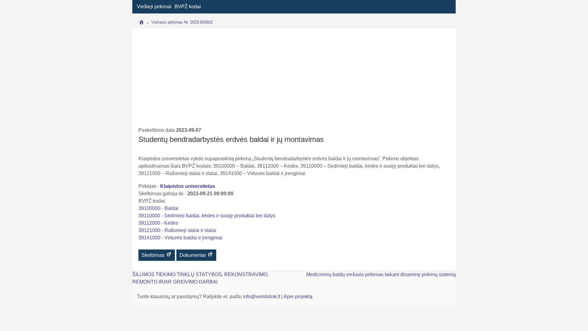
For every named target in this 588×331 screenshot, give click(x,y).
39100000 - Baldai (158, 208)
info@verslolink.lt (262, 296)
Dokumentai (193, 255)
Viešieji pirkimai (154, 6)
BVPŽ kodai (188, 6)
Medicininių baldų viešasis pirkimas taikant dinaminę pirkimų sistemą (381, 274)
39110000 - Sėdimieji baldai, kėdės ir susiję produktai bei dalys (206, 215)
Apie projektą (298, 296)
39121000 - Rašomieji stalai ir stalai (177, 230)
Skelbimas (153, 255)
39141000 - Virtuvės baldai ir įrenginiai (180, 237)
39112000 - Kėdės (158, 223)
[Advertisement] (294, 81)
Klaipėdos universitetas (187, 186)
